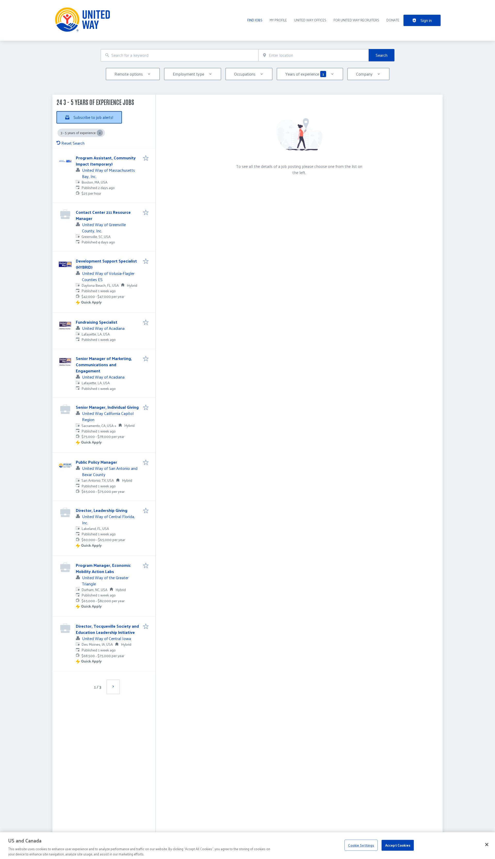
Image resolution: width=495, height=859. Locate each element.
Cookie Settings (361, 845)
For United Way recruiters (356, 20)
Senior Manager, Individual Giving (107, 407)
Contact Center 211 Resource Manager (103, 215)
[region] (247, 845)
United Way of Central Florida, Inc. (108, 519)
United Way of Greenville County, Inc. (104, 227)
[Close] (486, 844)
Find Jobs (254, 20)
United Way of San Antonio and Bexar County (109, 471)
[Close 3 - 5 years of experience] (100, 133)
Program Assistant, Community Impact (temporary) (106, 161)
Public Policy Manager (96, 462)
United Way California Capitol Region (108, 416)
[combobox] (179, 55)
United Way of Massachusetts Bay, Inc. (108, 173)
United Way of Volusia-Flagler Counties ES (108, 276)
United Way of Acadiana (103, 328)
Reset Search (73, 143)
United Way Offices (310, 20)
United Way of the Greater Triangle (105, 580)
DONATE (392, 20)
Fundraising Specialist (96, 322)
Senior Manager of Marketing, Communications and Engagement (104, 364)
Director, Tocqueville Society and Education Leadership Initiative (107, 629)
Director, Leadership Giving (101, 510)
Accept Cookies (397, 845)
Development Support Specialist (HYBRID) (106, 264)
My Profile (278, 20)
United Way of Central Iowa (106, 638)
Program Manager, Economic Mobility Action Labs (103, 568)
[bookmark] (146, 158)
